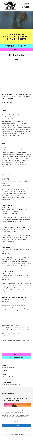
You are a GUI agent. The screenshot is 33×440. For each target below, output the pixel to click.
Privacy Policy (17, 437)
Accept (16, 425)
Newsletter (24, 7)
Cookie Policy (9, 437)
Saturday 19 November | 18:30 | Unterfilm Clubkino (16, 46)
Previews (25, 4)
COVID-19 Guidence (16, 357)
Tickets (26, 3)
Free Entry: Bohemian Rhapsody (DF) (15, 400)
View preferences (16, 434)
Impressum (24, 437)
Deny (16, 430)
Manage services (17, 421)
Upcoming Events (8, 393)
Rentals (26, 6)
